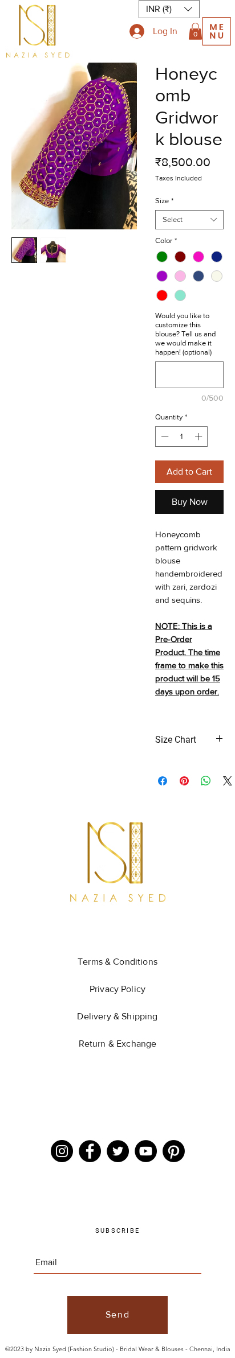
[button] (195, 31)
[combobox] (189, 219)
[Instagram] (62, 1151)
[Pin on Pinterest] (184, 781)
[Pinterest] (174, 1151)
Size (164, 200)
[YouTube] (146, 1151)
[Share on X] (227, 781)
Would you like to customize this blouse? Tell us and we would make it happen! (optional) (185, 333)
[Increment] (199, 436)
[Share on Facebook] (162, 781)
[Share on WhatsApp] (206, 781)
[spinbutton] (182, 436)
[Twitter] (118, 1151)
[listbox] (169, 9)
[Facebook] (90, 1151)
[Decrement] (164, 436)
